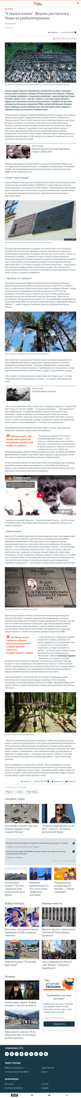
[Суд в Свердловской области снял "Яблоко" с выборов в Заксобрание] (59, 949)
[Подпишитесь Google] (7, 1054)
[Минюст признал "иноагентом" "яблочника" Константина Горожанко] (59, 917)
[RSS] (36, 1054)
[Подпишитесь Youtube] (22, 1054)
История (9, 9)
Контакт (44, 1072)
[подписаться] (46, 1054)
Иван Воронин (10, 24)
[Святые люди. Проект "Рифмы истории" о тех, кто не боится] (22, 990)
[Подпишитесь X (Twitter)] (17, 1054)
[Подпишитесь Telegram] (26, 1054)
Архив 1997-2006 (47, 1068)
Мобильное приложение (14, 1068)
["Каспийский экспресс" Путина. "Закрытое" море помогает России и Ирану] (16, 874)
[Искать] (67, 1095)
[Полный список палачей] (18, 394)
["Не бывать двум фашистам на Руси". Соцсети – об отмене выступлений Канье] (59, 813)
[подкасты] (32, 1095)
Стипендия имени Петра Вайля (17, 1072)
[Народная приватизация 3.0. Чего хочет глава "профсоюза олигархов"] (40, 874)
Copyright (45, 1088)
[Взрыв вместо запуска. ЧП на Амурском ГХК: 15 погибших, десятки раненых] (22, 1019)
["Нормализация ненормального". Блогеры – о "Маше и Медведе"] (65, 874)
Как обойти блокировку (14, 1088)
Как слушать (9, 1084)
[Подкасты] (41, 1054)
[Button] (53, 32)
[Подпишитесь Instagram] (31, 1054)
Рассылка (45, 1084)
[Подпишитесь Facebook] (12, 1054)
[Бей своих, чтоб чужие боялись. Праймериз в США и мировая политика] (22, 917)
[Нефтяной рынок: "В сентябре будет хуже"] (22, 949)
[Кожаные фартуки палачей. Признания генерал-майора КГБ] (18, 151)
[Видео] (49, 1095)
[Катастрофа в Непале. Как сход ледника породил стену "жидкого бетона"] (22, 813)
